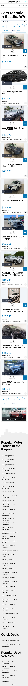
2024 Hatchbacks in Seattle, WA (9, 582)
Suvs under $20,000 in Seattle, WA (10, 641)
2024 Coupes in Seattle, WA (8, 605)
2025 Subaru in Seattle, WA (8, 505)
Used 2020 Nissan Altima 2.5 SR (14, 56)
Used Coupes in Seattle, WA (8, 680)
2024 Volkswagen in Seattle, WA (10, 550)
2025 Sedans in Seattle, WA (8, 510)
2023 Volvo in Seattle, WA (8, 560)
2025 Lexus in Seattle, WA (8, 519)
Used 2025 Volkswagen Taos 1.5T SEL (14, 383)
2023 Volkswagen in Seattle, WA (10, 532)
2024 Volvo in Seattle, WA (8, 569)
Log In (20, 5)
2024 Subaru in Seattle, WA (8, 528)
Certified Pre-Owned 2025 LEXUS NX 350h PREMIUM (13, 347)
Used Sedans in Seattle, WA (8, 667)
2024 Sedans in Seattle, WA (8, 478)
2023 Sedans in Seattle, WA (8, 537)
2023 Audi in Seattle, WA (8, 523)
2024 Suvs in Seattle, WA (8, 460)
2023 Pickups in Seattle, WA (8, 591)
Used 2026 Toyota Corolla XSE (12, 92)
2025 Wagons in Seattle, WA (9, 596)
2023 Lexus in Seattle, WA (8, 501)
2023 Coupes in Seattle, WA (8, 618)
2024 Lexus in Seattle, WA (8, 492)
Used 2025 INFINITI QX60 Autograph (13, 238)
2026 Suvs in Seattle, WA (8, 483)
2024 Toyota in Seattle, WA (8, 469)
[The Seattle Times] (14, 2)
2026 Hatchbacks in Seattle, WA (9, 600)
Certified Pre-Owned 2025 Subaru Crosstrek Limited (12, 310)
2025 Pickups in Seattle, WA (8, 587)
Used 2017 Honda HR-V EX (13, 200)
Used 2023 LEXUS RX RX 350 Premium (13, 129)
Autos (2, 5)
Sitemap (14, 684)
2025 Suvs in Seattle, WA (8, 456)
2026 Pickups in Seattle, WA (8, 609)
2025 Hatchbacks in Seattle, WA (9, 573)
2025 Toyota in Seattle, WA (8, 474)
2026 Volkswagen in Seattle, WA (10, 614)
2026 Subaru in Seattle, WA (8, 623)
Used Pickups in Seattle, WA (8, 676)
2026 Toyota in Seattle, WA (8, 487)
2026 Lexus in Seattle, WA (8, 578)
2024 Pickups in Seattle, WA (8, 546)
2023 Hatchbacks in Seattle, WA (9, 541)
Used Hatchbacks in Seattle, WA (9, 671)
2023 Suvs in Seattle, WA (8, 465)
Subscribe (25, 5)
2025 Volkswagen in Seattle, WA (10, 496)
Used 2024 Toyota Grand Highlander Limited (12, 165)
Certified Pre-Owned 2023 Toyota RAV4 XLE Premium (13, 274)
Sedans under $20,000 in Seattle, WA (11, 645)
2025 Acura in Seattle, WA (8, 555)
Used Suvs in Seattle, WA (8, 662)
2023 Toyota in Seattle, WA (8, 514)
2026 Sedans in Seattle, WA (8, 564)
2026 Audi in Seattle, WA (8, 627)
